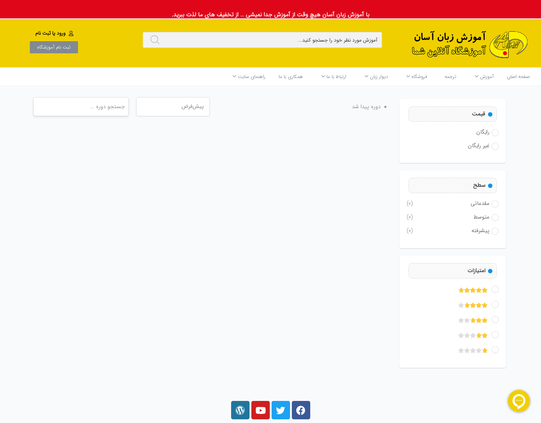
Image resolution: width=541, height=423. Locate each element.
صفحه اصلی (518, 77)
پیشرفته (448, 230)
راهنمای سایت (250, 77)
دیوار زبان (378, 77)
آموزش (486, 77)
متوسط (448, 217)
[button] (55, 33)
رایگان (482, 132)
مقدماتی (448, 203)
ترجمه (450, 77)
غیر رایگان (478, 145)
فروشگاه (418, 77)
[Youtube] (260, 410)
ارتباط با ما (335, 77)
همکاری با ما (291, 77)
